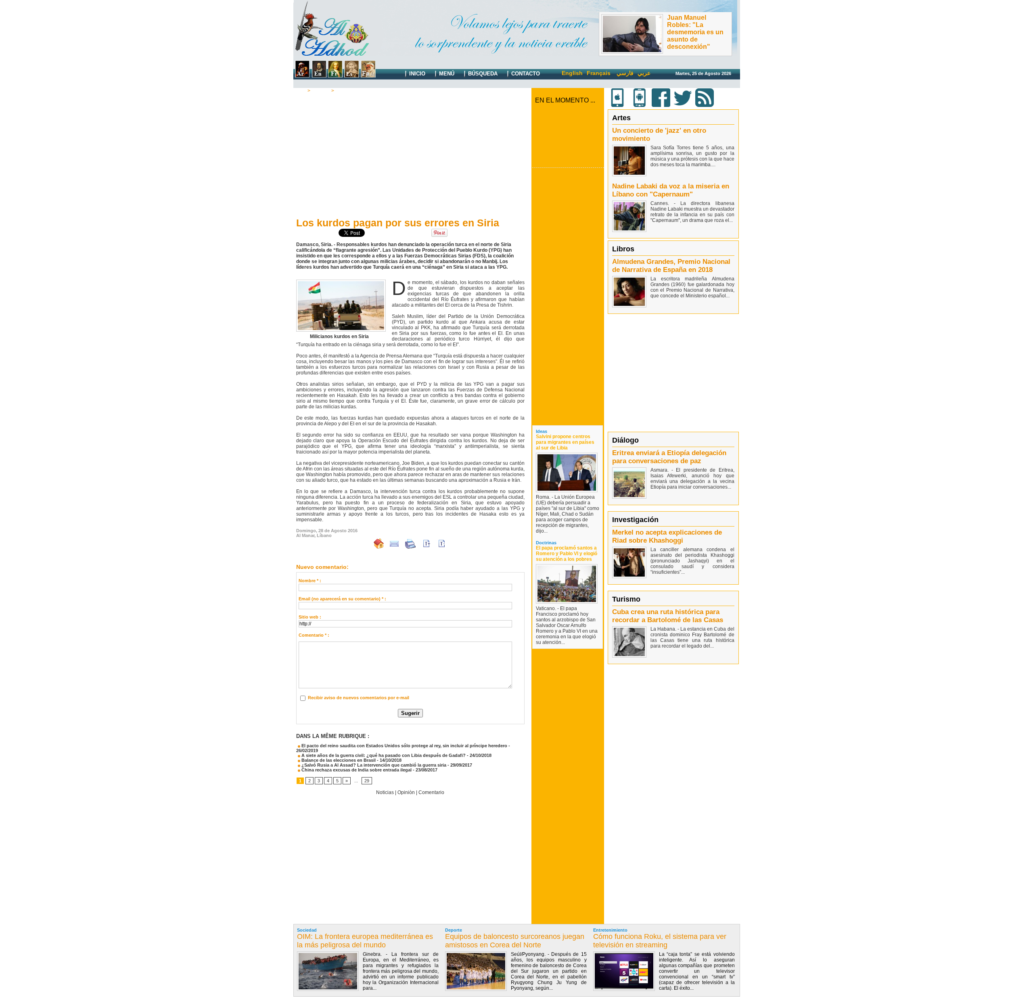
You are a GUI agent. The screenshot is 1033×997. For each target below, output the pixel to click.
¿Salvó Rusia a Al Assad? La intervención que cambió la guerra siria (373, 765)
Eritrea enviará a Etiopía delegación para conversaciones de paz (669, 457)
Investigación (635, 520)
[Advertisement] (410, 153)
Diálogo (625, 440)
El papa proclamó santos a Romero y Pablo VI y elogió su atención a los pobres (566, 553)
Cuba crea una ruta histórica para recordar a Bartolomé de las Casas (667, 616)
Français (599, 73)
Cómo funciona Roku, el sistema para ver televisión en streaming (659, 940)
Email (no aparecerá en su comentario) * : (342, 598)
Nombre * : (310, 580)
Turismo (626, 599)
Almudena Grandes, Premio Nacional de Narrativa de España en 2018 (671, 266)
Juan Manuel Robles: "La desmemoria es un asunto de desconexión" (695, 32)
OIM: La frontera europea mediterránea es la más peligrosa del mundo (365, 940)
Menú (445, 74)
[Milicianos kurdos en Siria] (341, 282)
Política (321, 91)
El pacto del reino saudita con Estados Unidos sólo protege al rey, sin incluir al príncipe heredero (403, 745)
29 (366, 780)
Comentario (349, 91)
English (572, 73)
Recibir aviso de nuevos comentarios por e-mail (358, 697)
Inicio (416, 74)
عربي (644, 73)
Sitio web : (310, 617)
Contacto (525, 74)
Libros (623, 249)
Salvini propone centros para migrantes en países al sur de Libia (565, 442)
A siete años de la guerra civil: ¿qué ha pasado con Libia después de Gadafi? (383, 755)
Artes (621, 118)
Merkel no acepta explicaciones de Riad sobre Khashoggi (667, 536)
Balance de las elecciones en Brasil (338, 760)
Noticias (385, 792)
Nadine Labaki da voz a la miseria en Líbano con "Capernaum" (670, 190)
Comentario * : (314, 635)
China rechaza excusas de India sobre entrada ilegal (356, 769)
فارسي (625, 73)
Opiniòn (406, 792)
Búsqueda (482, 74)
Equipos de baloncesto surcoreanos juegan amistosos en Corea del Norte (514, 940)
